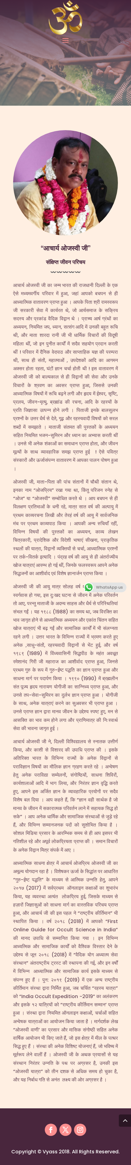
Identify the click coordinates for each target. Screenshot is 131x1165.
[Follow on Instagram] (80, 1130)
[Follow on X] (65, 1130)
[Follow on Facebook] (51, 1130)
